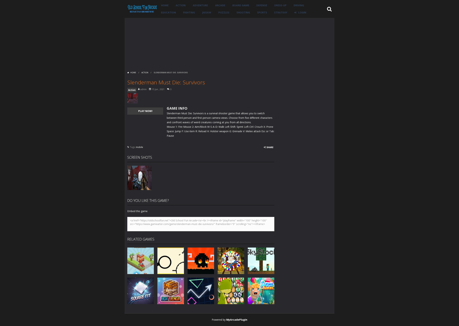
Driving (299, 5)
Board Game (240, 5)
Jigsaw (206, 12)
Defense (261, 5)
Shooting (243, 12)
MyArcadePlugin (236, 319)
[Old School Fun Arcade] (142, 8)
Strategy (280, 12)
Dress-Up (280, 5)
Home (165, 5)
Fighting (189, 12)
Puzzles (223, 12)
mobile (139, 147)
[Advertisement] (229, 43)
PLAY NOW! (145, 111)
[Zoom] (139, 177)
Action (181, 5)
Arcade (220, 5)
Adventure (200, 5)
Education (168, 12)
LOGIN (302, 12)
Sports (262, 12)
